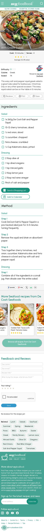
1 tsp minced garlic (14, 168)
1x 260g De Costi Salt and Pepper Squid (21, 121)
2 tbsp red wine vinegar (17, 177)
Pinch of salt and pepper (17, 182)
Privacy (30, 520)
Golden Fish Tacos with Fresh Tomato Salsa (20, 329)
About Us (4, 520)
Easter (33, 431)
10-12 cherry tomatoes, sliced (19, 127)
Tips (23, 523)
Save (37, 96)
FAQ (37, 520)
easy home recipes (14, 490)
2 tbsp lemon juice (14, 172)
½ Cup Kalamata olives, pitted (20, 147)
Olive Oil (22, 439)
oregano (33, 439)
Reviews (9, 96)
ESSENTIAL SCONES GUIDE (29, 9)
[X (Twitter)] (27, 288)
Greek (12, 72)
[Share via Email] (35, 288)
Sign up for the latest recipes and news (20, 496)
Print (23, 96)
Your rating (6, 386)
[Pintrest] (21, 288)
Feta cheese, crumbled (16, 142)
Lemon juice (34, 435)
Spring (17, 426)
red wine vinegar (24, 444)
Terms (22, 520)
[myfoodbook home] (22, 6)
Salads (22, 422)
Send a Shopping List (16, 190)
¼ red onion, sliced (14, 132)
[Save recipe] (5, 305)
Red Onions (8, 444)
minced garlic (8, 439)
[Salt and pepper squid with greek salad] (22, 49)
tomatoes (30, 448)
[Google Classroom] (31, 288)
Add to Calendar (14, 197)
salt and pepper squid (12, 448)
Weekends (29, 426)
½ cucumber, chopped (16, 137)
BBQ (14, 431)
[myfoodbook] (13, 461)
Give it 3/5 (21, 57)
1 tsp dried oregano (14, 163)
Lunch (12, 422)
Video (3, 523)
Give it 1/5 (15, 57)
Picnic (5, 431)
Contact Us (13, 520)
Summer (6, 426)
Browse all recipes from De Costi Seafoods (22, 342)
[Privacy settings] (4, 527)
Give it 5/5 (26, 57)
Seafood (33, 422)
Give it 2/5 (18, 57)
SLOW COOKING (11, 9)
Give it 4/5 (10, 388)
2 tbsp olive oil (12, 158)
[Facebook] (12, 288)
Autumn (23, 431)
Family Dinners (18, 435)
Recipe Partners (13, 523)
